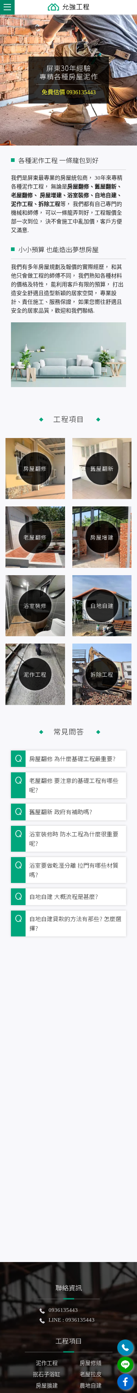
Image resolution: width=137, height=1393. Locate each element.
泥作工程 (35, 674)
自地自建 (102, 605)
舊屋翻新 (102, 468)
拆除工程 (102, 674)
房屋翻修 (35, 468)
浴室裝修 (35, 605)
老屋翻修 (35, 537)
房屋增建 (102, 537)
